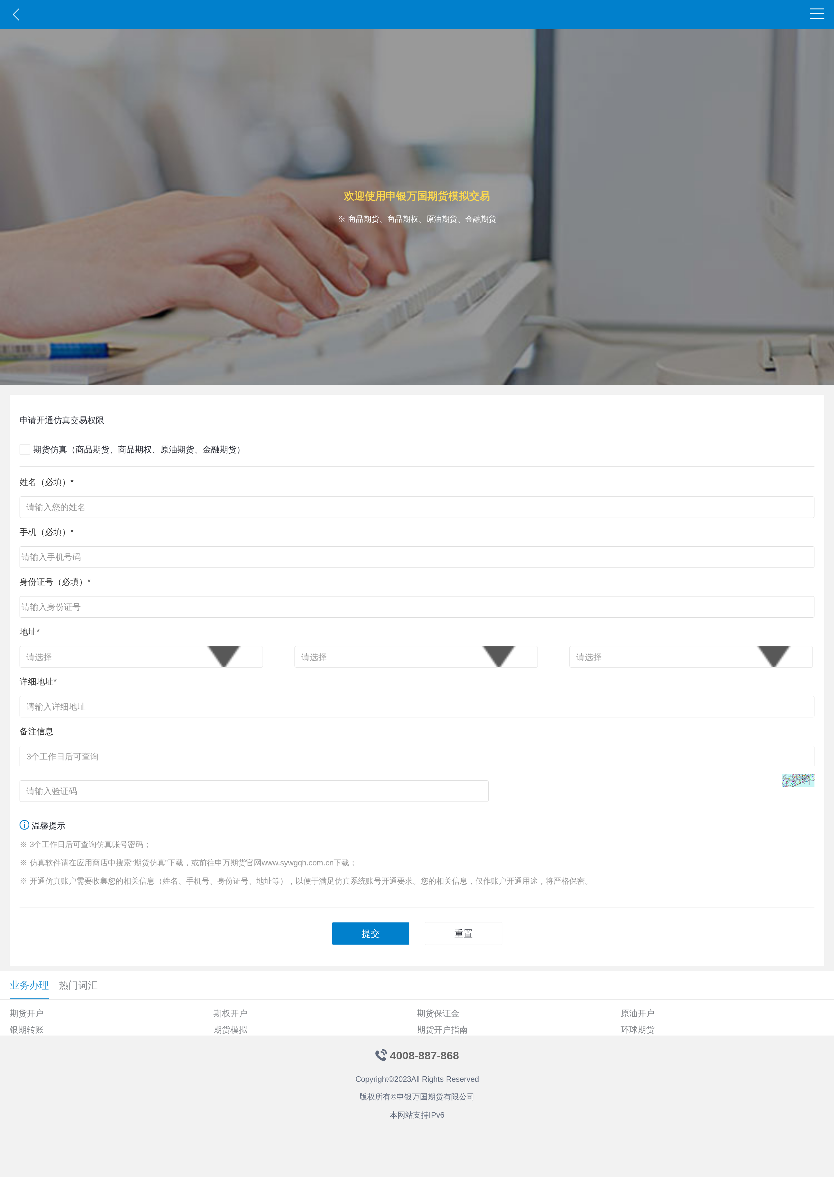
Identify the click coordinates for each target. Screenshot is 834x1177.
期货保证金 (438, 1013)
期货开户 (27, 1013)
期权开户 (230, 1013)
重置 (463, 934)
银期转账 (27, 1030)
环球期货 (637, 1030)
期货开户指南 (442, 1030)
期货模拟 (230, 1030)
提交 (371, 934)
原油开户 (637, 1013)
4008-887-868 (424, 1055)
